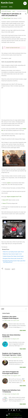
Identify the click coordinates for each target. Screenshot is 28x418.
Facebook (8, 410)
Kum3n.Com (7, 2)
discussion (4, 7)
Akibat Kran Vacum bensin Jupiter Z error (12, 254)
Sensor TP (5, 203)
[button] (26, 14)
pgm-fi (13, 269)
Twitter (11, 410)
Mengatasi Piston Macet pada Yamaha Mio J (13, 258)
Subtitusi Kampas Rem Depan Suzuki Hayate (13, 256)
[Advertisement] (14, 104)
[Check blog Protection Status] (14, 415)
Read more (23, 330)
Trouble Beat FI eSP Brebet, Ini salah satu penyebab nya (11, 14)
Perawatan (7, 269)
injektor (9, 182)
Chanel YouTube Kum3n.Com (13, 47)
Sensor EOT (5, 200)
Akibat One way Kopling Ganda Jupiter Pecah (13, 251)
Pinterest (17, 410)
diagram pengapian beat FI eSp (14, 196)
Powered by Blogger (15, 413)
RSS (19, 410)
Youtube (14, 410)
